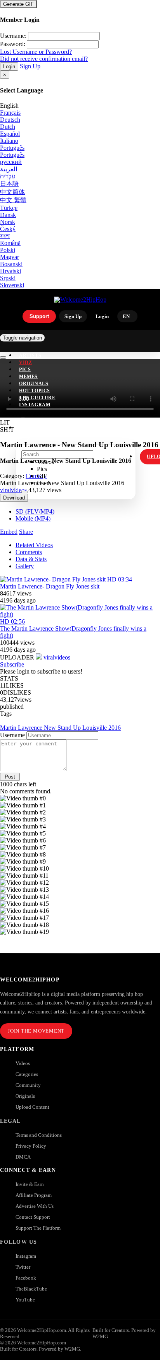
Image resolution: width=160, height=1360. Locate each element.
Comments (29, 552)
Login (9, 66)
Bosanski (11, 264)
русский (11, 161)
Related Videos (34, 545)
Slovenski (12, 285)
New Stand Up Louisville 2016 (82, 727)
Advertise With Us (35, 1206)
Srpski (8, 278)
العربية (8, 169)
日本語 (9, 183)
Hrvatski (10, 271)
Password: (12, 44)
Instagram (34, 404)
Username (12, 735)
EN (126, 316)
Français (10, 112)
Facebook (26, 1278)
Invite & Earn (30, 1184)
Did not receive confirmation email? (44, 58)
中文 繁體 (13, 200)
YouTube (25, 1300)
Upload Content (32, 1107)
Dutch (7, 126)
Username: (13, 35)
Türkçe (8, 207)
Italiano (9, 140)
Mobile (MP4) (33, 518)
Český (8, 229)
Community (28, 1085)
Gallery (25, 566)
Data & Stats (31, 559)
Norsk (7, 222)
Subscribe (12, 664)
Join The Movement (36, 1031)
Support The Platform (38, 1228)
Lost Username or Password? (36, 51)
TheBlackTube (31, 1289)
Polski (7, 250)
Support (39, 316)
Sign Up (30, 66)
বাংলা (5, 236)
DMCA (23, 1157)
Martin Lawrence (22, 727)
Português (12, 147)
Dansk (8, 215)
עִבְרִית (7, 176)
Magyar (9, 257)
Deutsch (10, 119)
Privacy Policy (31, 1146)
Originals (25, 1096)
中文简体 (12, 191)
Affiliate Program (34, 1195)
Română (10, 243)
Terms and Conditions (39, 1135)
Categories (27, 1074)
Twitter (23, 1267)
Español (10, 133)
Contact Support (33, 1217)
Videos (23, 1063)
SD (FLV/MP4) (35, 511)
